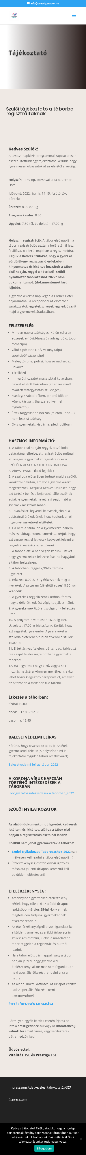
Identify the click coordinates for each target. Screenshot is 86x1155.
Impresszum (18, 1087)
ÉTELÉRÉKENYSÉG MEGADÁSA (31, 1004)
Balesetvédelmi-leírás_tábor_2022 (33, 764)
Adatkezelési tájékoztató (45, 1087)
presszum (18, 1099)
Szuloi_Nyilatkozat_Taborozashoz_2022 (41, 851)
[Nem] (80, 1139)
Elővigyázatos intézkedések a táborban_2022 (41, 793)
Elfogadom (44, 1148)
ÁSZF (67, 1087)
